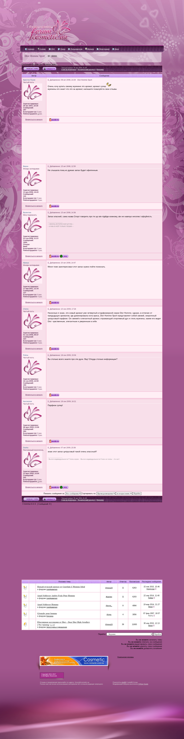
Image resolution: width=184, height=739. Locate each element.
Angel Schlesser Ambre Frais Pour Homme (56, 595)
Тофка (150, 598)
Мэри (150, 607)
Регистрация (104, 49)
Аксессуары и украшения (56, 627)
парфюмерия (51, 589)
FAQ (53, 49)
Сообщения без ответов (32, 64)
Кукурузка (151, 589)
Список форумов (68, 70)
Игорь (109, 615)
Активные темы (49, 64)
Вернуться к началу (34, 120)
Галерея (30, 49)
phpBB (123, 682)
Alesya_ (109, 606)
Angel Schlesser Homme (47, 604)
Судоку (42, 49)
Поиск (62, 49)
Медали (90, 49)
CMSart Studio (143, 684)
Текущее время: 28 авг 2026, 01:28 (74, 68)
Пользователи (76, 49)
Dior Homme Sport (35, 56)
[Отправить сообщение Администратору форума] (30, 3)
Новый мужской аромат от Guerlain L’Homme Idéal (61, 586)
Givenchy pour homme (47, 613)
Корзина (100, 70)
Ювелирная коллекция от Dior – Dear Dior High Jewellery (63, 622)
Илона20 (109, 588)
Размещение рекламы (125, 657)
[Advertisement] (92, 143)
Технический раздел (86, 70)
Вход (116, 49)
